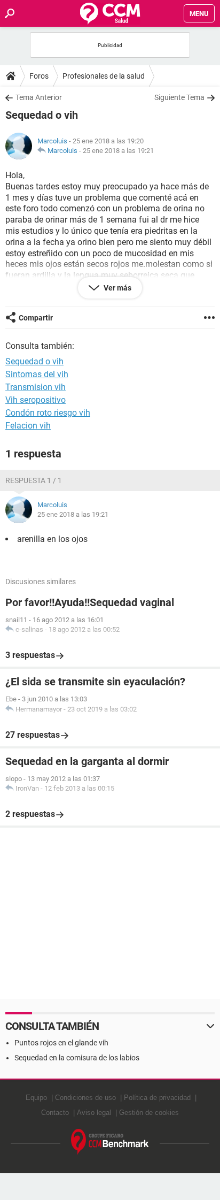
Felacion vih (28, 426)
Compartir (36, 318)
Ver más (116, 288)
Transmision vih (35, 387)
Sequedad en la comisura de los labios (76, 1057)
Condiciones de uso (85, 1098)
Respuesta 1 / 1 (33, 480)
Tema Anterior (38, 97)
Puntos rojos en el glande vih (61, 1042)
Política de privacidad (157, 1098)
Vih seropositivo (35, 400)
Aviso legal (94, 1113)
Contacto (55, 1113)
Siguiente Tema (179, 97)
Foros (39, 76)
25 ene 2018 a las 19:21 (118, 151)
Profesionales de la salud (103, 76)
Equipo (36, 1098)
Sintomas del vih (36, 374)
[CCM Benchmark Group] (110, 1142)
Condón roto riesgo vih (47, 413)
